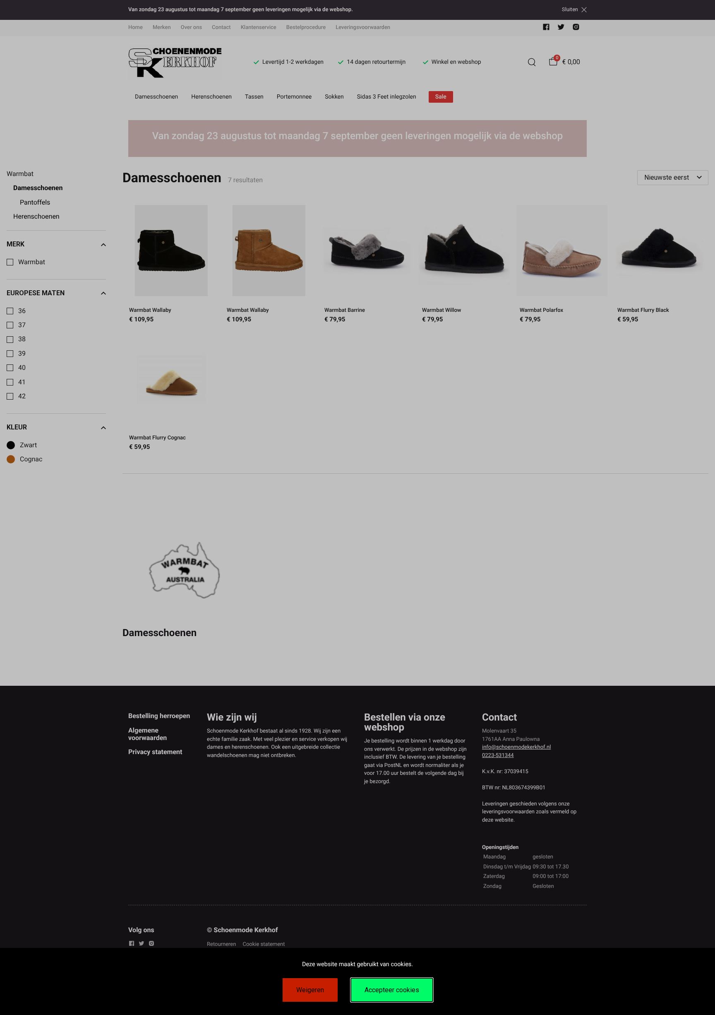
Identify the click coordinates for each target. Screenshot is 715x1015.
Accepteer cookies (392, 990)
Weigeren (310, 990)
